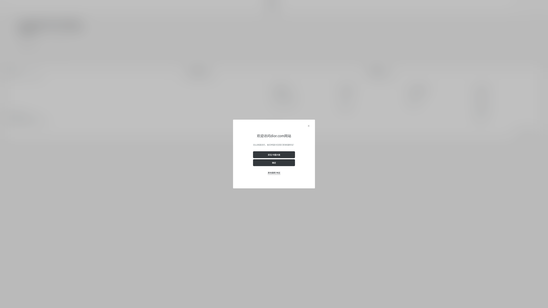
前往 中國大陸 (274, 154)
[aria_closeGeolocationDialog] (308, 126)
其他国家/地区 (274, 172)
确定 (274, 162)
